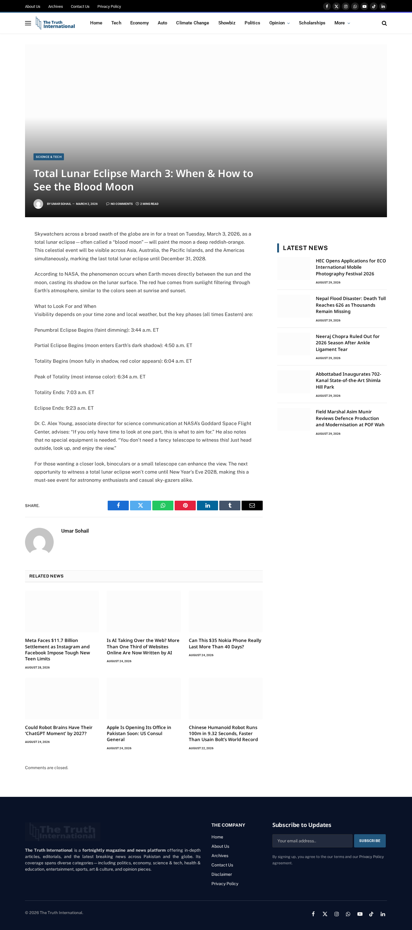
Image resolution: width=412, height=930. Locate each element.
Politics (252, 23)
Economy (139, 23)
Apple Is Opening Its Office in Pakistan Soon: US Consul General (139, 733)
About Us (32, 6)
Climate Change (192, 23)
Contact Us (80, 6)
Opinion (277, 23)
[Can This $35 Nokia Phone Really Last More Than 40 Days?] (226, 611)
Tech (116, 23)
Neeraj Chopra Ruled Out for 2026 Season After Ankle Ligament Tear (348, 342)
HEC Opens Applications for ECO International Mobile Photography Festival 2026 (351, 267)
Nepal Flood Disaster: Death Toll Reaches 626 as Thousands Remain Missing (351, 304)
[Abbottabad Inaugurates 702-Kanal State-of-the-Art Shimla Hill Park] (293, 381)
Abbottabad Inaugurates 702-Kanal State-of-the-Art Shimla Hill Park (348, 380)
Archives (55, 6)
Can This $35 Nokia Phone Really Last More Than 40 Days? (225, 643)
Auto (162, 23)
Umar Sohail (61, 203)
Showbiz (227, 23)
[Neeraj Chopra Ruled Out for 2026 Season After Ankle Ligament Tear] (293, 344)
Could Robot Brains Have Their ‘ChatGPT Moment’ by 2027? (59, 730)
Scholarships (312, 23)
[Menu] (28, 23)
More (339, 23)
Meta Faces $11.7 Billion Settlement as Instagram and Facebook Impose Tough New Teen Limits (57, 649)
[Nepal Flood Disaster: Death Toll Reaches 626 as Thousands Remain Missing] (293, 306)
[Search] (384, 23)
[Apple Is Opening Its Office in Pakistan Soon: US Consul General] (144, 698)
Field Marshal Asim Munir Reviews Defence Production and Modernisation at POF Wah (350, 418)
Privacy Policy (109, 6)
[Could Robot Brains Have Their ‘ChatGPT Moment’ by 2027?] (62, 698)
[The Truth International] (55, 23)
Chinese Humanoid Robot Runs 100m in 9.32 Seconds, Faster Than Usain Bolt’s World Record (223, 733)
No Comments (122, 203)
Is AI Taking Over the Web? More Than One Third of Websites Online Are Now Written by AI (143, 646)
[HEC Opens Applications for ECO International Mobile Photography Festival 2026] (293, 268)
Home (96, 23)
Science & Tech (49, 156)
